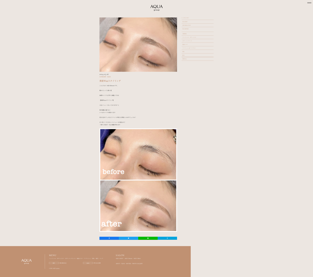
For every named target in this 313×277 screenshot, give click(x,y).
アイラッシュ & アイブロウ (189, 48)
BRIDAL (184, 59)
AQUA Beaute (128, 258)
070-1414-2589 (97, 263)
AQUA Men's (137, 258)
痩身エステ (185, 44)
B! (167, 238)
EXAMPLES (185, 29)
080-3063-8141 (63, 263)
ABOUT (118, 263)
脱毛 (183, 55)
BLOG (123, 263)
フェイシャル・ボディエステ (189, 37)
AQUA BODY (119, 258)
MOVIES (128, 263)
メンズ (101, 258)
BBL (183, 51)
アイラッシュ (87, 258)
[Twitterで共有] (128, 238)
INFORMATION (186, 25)
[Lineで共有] (148, 238)
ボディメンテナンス (187, 41)
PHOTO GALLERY (137, 263)
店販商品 (184, 33)
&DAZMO (184, 21)
